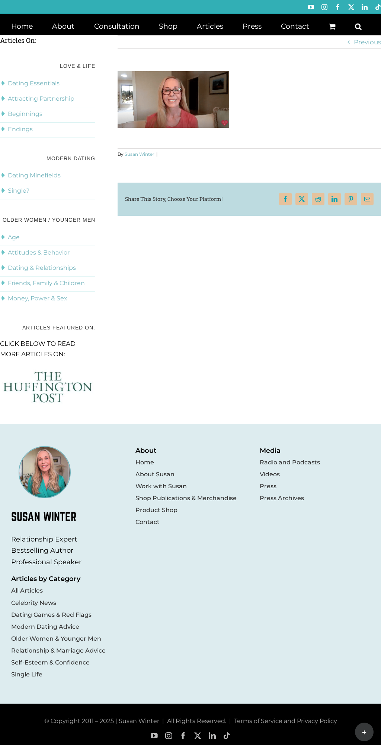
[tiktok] (226, 735)
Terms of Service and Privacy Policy (285, 721)
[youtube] (154, 735)
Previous (367, 42)
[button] (358, 26)
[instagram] (168, 735)
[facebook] (183, 735)
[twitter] (197, 735)
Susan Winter (139, 154)
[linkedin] (212, 735)
